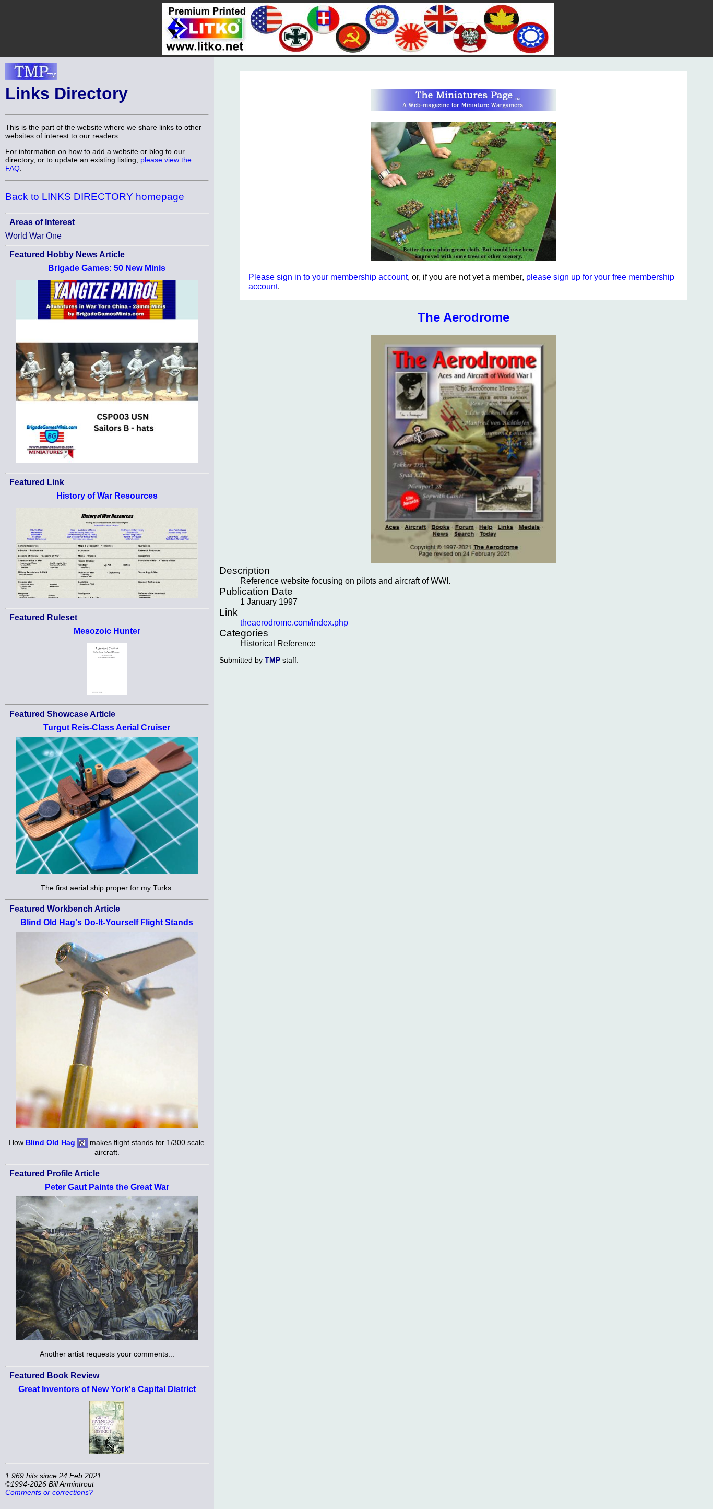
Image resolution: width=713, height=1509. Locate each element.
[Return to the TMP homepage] (31, 74)
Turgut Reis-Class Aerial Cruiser (106, 727)
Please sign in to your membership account (328, 277)
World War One (33, 235)
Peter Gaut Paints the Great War (107, 1187)
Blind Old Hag (50, 1142)
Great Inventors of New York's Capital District (107, 1389)
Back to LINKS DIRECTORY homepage (94, 196)
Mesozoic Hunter (107, 631)
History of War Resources (107, 495)
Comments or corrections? (49, 1492)
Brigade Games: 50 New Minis (106, 268)
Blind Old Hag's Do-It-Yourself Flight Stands (106, 922)
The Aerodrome (463, 317)
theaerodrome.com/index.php (294, 622)
